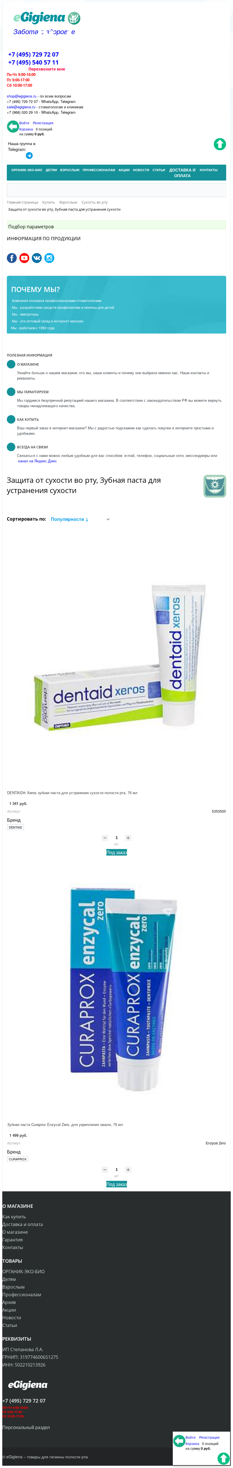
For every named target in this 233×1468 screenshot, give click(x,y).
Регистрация (43, 122)
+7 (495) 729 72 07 (33, 54)
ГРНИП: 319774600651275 (30, 1357)
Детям (9, 1279)
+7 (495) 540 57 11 (33, 62)
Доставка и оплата (22, 1224)
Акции (9, 1310)
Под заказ (116, 852)
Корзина (26, 129)
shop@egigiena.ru (21, 96)
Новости (11, 1317)
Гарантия (12, 1240)
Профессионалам (21, 1294)
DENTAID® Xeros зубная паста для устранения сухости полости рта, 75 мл (72, 792)
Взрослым (13, 1287)
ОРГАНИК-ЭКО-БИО (23, 1271)
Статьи (9, 1325)
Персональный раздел (26, 1427)
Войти (24, 122)
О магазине (15, 1232)
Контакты (12, 1247)
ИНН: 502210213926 (23, 1365)
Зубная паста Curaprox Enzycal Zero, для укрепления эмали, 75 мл (65, 1124)
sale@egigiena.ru (21, 106)
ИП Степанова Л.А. (22, 1349)
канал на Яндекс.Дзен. (37, 460)
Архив (9, 1302)
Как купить (14, 1217)
